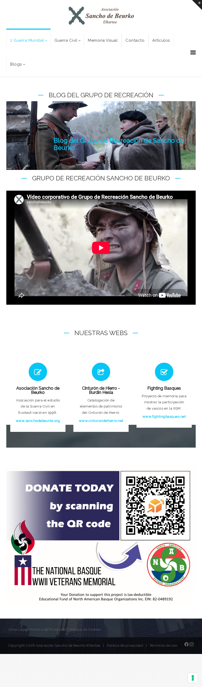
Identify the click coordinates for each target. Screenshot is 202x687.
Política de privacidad (125, 645)
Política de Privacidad (49, 629)
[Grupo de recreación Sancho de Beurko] (101, 15)
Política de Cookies (85, 629)
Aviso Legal (18, 629)
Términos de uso (163, 645)
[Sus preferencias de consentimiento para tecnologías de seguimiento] (193, 678)
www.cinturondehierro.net (101, 421)
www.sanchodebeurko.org (38, 421)
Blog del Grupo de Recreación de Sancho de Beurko (119, 144)
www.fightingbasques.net (164, 416)
